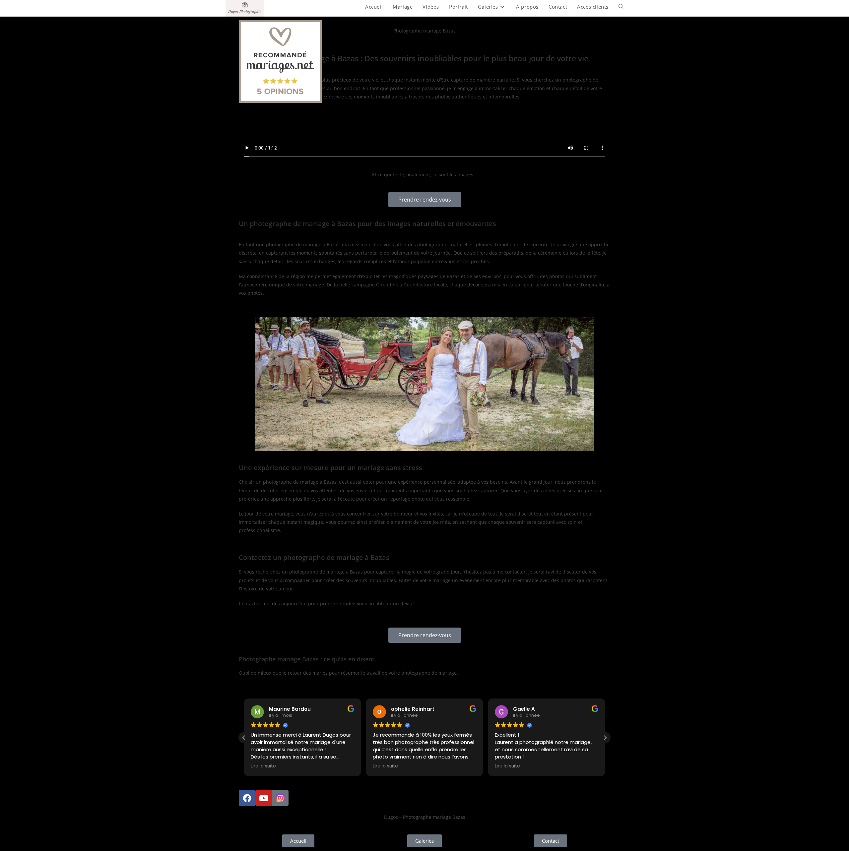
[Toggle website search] (621, 6)
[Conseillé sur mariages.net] (280, 61)
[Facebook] (247, 798)
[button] (605, 738)
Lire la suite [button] (263, 766)
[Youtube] (263, 798)
